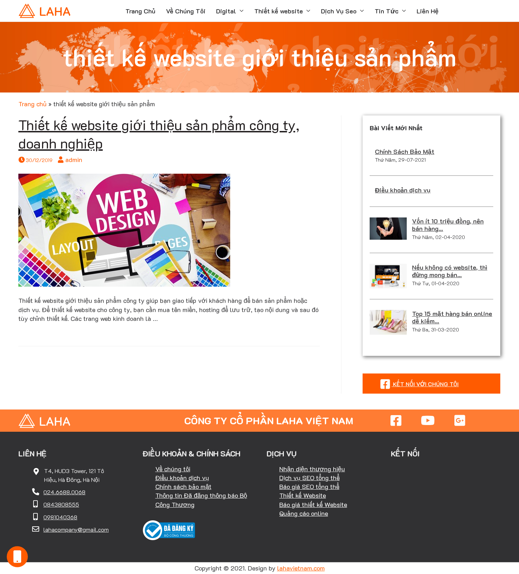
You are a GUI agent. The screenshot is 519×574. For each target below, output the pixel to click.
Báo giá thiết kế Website (313, 504)
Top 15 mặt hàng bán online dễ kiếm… (452, 317)
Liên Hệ (428, 11)
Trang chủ (32, 104)
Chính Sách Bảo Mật (404, 151)
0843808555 (61, 504)
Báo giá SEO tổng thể (309, 486)
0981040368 (60, 517)
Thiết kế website (278, 11)
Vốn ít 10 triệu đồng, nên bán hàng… (448, 225)
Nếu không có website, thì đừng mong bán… (449, 271)
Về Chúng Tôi (185, 11)
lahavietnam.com (301, 568)
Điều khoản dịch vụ (402, 190)
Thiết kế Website (302, 495)
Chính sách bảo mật (183, 486)
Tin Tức (387, 11)
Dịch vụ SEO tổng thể (309, 477)
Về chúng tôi (172, 469)
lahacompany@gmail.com (76, 529)
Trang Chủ (140, 11)
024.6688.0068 (64, 492)
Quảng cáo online (303, 513)
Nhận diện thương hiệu (312, 469)
